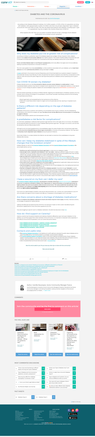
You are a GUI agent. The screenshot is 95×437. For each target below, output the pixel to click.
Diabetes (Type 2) (22, 397)
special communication (65, 181)
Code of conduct (37, 414)
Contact (35, 418)
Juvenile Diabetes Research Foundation (64, 145)
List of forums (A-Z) (53, 415)
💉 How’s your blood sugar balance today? (29, 382)
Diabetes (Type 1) (43, 397)
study (19, 73)
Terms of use (36, 416)
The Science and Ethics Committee (22, 417)
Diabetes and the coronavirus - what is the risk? (32, 227)
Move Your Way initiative (60, 157)
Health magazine (52, 411)
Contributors (17, 416)
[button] (16, 6)
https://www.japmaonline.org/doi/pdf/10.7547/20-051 (28, 273)
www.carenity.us (30, 424)
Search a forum (52, 412)
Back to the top (76, 401)
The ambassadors (18, 414)
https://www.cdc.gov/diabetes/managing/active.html (28, 275)
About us (17, 411)
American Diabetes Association (41, 145)
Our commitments (19, 419)
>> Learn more (46, 290)
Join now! (80, 2)
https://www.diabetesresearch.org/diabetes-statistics (28, 269)
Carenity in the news (38, 412)
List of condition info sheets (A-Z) (55, 416)
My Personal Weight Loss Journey (26, 386)
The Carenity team (18, 413)
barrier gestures (73, 175)
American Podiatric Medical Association (29, 181)
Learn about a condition (54, 413)
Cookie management (38, 417)
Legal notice (36, 415)
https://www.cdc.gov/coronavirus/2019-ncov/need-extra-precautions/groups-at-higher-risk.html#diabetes (42, 270)
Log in (87, 2)
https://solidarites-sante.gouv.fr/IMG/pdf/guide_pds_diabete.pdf (31, 267)
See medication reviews (53, 414)
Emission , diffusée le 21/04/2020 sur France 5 (38, 264)
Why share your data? (19, 412)
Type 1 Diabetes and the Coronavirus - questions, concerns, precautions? (38, 225)
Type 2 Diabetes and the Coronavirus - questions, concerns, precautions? (38, 222)
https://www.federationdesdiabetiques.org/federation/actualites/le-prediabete (34, 266)
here (72, 156)
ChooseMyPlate (51, 240)
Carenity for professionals (39, 419)
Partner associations (19, 415)
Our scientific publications (20, 418)
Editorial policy (37, 413)
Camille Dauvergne (54, 18)
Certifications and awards (39, 411)
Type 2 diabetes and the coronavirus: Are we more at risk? (34, 224)
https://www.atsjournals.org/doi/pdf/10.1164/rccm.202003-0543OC (31, 272)
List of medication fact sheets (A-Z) (56, 417)
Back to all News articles (22, 10)
